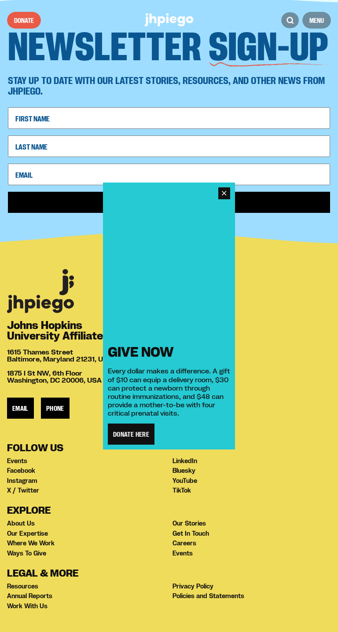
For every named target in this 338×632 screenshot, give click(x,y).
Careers (184, 543)
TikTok (182, 490)
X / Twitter (23, 490)
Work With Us (27, 606)
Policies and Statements (208, 596)
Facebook (21, 470)
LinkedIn (185, 461)
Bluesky (184, 470)
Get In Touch (191, 533)
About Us (21, 523)
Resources (22, 586)
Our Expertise (27, 533)
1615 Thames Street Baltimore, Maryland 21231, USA (60, 355)
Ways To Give (26, 553)
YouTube (185, 480)
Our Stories (189, 523)
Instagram (22, 480)
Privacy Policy (193, 586)
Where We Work (31, 543)
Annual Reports (29, 596)
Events (17, 461)
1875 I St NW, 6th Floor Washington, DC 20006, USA (54, 376)
